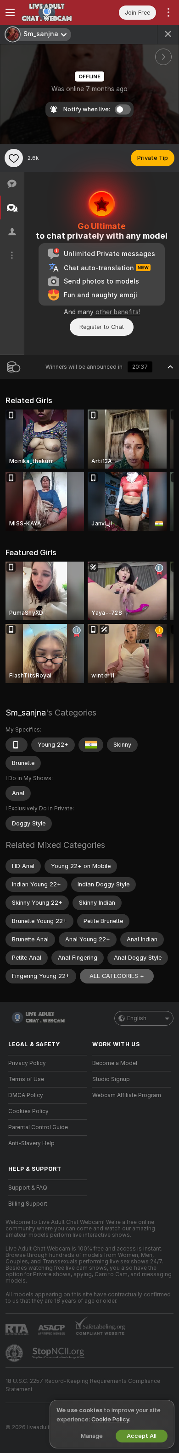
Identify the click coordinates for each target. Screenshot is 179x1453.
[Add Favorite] (14, 158)
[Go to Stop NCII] (59, 1353)
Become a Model (114, 1063)
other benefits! (117, 312)
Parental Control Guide (38, 1127)
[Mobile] (17, 744)
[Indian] (90, 744)
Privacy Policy (27, 1063)
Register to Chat (101, 326)
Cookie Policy (110, 1419)
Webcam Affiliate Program (126, 1095)
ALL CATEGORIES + (117, 975)
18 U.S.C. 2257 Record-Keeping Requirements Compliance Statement (83, 1385)
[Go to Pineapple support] (15, 1353)
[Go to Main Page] (55, 12)
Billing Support (27, 1204)
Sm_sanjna (26, 712)
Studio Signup (111, 1079)
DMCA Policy (25, 1095)
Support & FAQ (27, 1188)
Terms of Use (26, 1079)
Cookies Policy (28, 1111)
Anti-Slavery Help (31, 1143)
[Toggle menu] (10, 12)
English (136, 1018)
